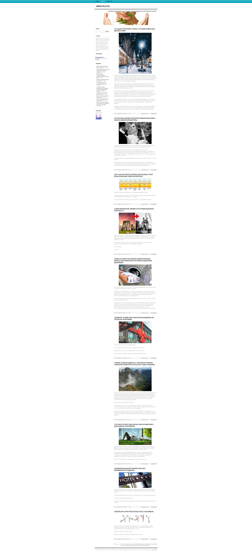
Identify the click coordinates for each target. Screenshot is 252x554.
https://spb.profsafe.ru (98, 58)
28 (153, 544)
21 (143, 544)
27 (152, 544)
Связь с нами (109, 1)
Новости (103, 1)
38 (131, 545)
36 (128, 545)
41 (135, 545)
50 (148, 545)
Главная (97, 1)
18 (139, 544)
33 (124, 545)
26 (150, 544)
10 (127, 544)
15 (134, 544)
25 (149, 544)
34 (125, 545)
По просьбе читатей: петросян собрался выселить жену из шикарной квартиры (134, 119)
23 (146, 544)
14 (133, 544)
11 (129, 544)
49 (147, 545)
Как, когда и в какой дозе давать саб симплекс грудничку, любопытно (102, 71)
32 (122, 545)
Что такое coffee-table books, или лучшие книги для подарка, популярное (133, 425)
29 (155, 544)
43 (138, 545)
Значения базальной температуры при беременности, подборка (129, 469)
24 (147, 544)
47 (144, 545)
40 (134, 545)
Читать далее (153, 113)
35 (127, 545)
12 (130, 544)
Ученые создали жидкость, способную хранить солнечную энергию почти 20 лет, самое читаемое (134, 364)
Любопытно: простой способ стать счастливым (133, 511)
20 (142, 544)
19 (140, 544)
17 (137, 544)
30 (156, 544)
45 (141, 545)
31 (121, 545)
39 (132, 545)
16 (136, 544)
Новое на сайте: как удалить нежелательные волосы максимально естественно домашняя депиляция (133, 260)
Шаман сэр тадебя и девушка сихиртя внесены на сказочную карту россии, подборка (102, 103)
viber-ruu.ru (103, 6)
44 (140, 545)
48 (145, 545)
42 (137, 545)
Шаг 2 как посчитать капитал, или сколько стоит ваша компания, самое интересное (133, 175)
